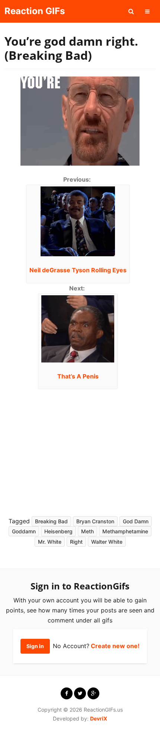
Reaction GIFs (34, 11)
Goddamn (24, 531)
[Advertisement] (75, 450)
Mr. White (49, 542)
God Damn (135, 521)
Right (76, 542)
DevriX (98, 718)
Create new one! (115, 646)
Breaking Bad (51, 521)
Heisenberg (58, 531)
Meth (87, 531)
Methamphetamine (125, 531)
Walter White (106, 542)
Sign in (35, 646)
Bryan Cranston (95, 521)
